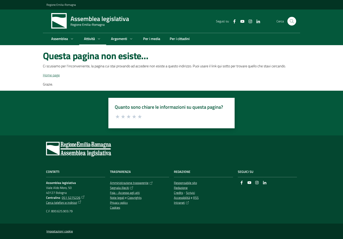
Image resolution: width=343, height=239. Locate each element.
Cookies (115, 207)
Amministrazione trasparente (129, 182)
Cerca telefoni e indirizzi (61, 202)
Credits (178, 192)
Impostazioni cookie (59, 231)
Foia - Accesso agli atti (125, 192)
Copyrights (134, 197)
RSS (196, 197)
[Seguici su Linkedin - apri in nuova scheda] (257, 21)
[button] (292, 21)
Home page (51, 75)
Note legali (117, 197)
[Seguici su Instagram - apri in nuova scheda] (249, 21)
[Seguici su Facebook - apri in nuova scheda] (233, 21)
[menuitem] (62, 39)
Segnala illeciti (119, 187)
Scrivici (190, 192)
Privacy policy (119, 202)
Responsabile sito (185, 182)
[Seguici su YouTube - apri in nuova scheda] (241, 21)
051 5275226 (71, 197)
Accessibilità (182, 197)
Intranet (179, 202)
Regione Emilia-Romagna (61, 5)
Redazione (181, 187)
